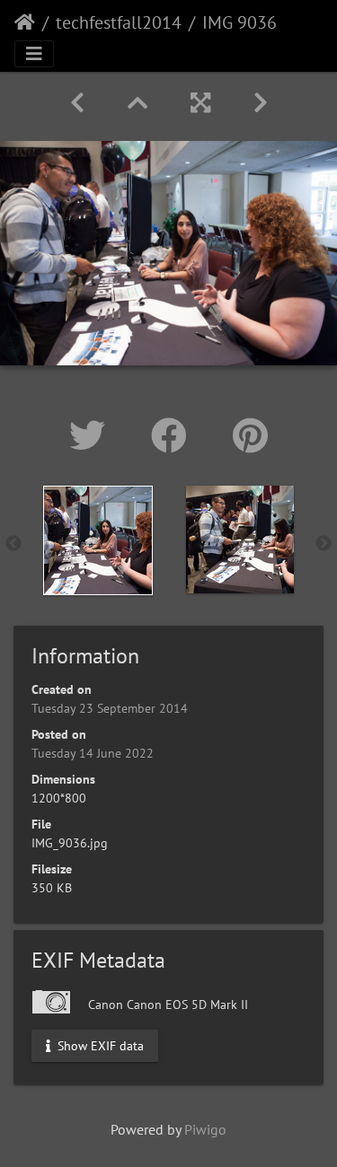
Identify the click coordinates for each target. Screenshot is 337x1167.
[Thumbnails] (137, 103)
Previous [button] (13, 544)
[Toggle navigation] (34, 53)
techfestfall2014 (119, 22)
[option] (98, 540)
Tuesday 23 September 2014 (109, 708)
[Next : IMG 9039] (260, 103)
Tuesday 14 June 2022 (92, 753)
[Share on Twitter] (92, 435)
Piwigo (205, 1129)
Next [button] (324, 544)
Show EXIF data (99, 1045)
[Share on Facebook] (174, 435)
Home (24, 22)
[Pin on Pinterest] (250, 435)
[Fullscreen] (200, 103)
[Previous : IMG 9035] (77, 103)
